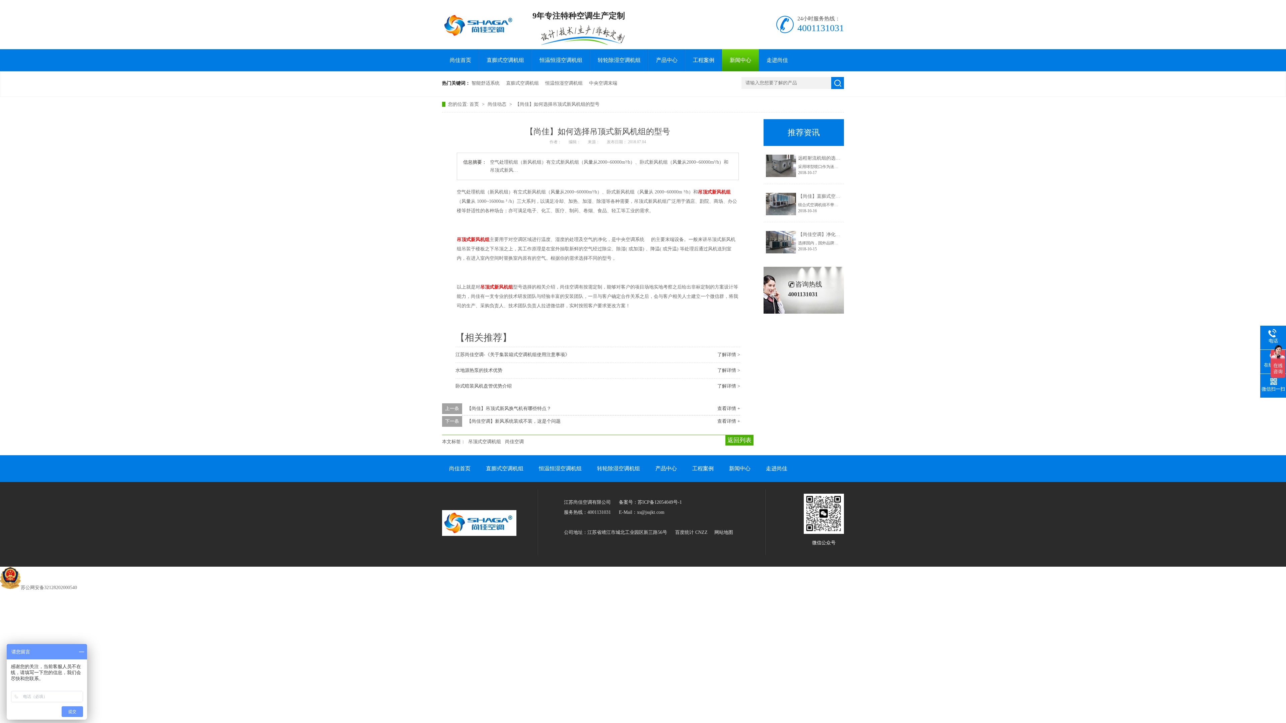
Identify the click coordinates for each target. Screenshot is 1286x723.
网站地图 (723, 532)
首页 (475, 104)
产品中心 (666, 60)
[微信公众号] (824, 532)
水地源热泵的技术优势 (478, 370)
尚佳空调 (514, 441)
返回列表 (739, 440)
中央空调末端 (603, 83)
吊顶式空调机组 (484, 441)
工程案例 (703, 60)
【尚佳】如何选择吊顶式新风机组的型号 (557, 104)
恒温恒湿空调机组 (561, 60)
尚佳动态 (498, 104)
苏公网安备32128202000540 (49, 587)
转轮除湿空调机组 (619, 60)
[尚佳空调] (479, 25)
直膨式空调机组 (505, 60)
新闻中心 (740, 60)
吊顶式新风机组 (714, 191)
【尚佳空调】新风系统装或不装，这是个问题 (514, 421)
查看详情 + (728, 408)
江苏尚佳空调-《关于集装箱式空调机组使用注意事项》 (512, 354)
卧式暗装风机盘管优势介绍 (483, 386)
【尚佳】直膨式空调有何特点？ (831, 196)
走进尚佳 (777, 60)
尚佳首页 (460, 60)
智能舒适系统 (486, 83)
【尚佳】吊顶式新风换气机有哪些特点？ (509, 408)
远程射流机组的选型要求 (824, 158)
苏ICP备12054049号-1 (660, 502)
